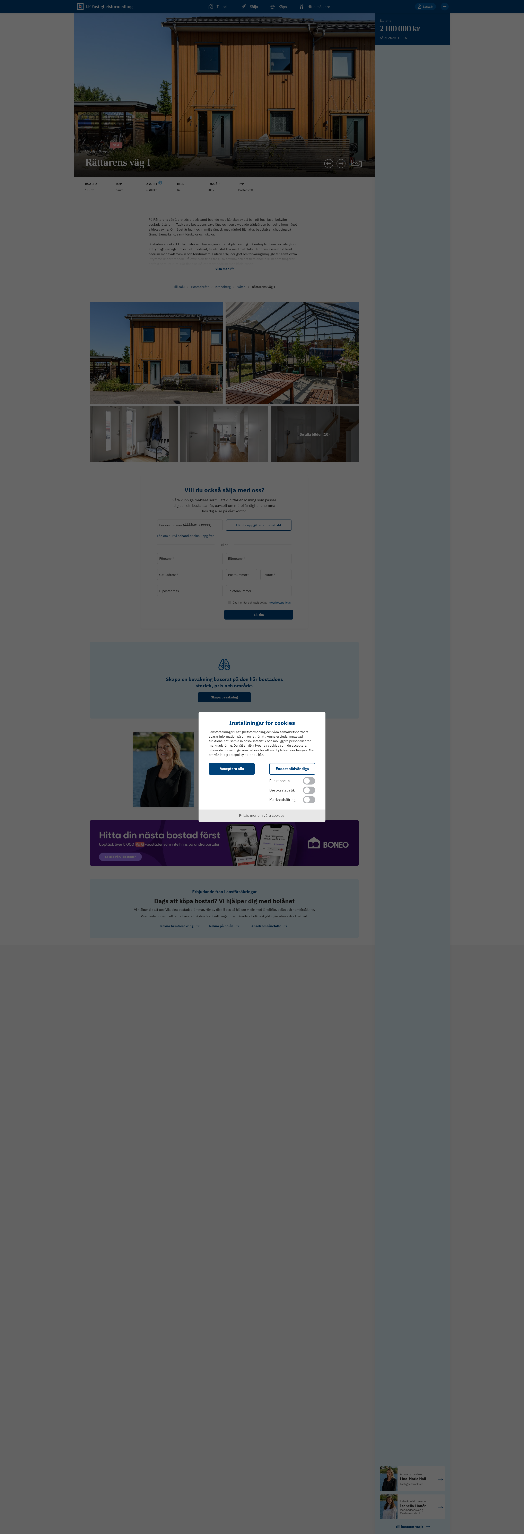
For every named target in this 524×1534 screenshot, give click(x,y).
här (260, 755)
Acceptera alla (232, 768)
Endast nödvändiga (292, 768)
